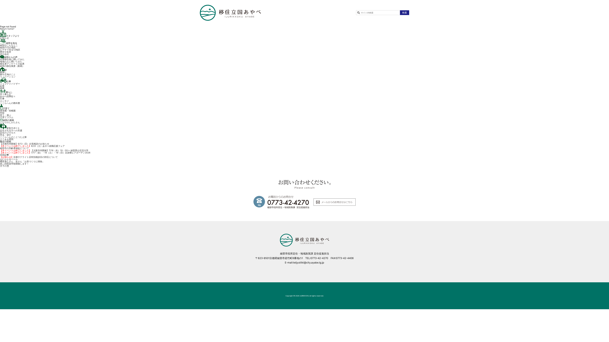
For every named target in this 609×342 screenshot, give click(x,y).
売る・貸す (5, 134)
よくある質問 (6, 139)
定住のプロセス (8, 132)
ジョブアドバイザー (10, 83)
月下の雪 (4, 166)
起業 (2, 86)
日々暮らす (5, 94)
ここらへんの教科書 (10, 103)
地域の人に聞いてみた (11, 61)
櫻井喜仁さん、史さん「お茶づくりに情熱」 (22, 161)
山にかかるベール (9, 159)
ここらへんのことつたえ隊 (13, 137)
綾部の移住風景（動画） (12, 66)
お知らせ (4, 38)
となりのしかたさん (10, 122)
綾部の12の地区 (8, 47)
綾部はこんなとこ (9, 45)
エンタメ (4, 100)
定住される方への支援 (11, 130)
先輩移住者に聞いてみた (12, 59)
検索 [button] (404, 12)
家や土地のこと (8, 74)
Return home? (7, 28)
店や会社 (4, 54)
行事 (2, 98)
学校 (2, 112)
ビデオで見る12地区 (10, 49)
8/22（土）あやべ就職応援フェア (32, 146)
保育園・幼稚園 (8, 110)
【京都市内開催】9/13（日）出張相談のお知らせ (24, 143)
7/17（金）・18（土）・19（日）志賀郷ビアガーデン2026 (45, 152)
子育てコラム (6, 117)
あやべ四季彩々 (8, 96)
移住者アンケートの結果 (12, 63)
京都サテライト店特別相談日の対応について (29, 157)
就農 (2, 88)
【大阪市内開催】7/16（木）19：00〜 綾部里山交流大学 (44, 150)
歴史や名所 (5, 52)
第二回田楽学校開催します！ (14, 163)
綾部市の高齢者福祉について (14, 148)
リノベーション (8, 76)
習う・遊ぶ (5, 115)
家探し (3, 72)
